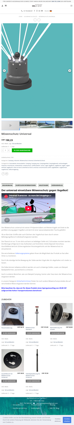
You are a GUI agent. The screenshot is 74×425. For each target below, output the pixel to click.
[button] (14, 422)
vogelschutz (4, 169)
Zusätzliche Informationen (26, 185)
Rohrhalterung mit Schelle (56, 328)
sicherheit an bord (27, 167)
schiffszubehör (36, 165)
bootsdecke (13, 163)
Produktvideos (36, 405)
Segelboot (51, 165)
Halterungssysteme (22, 253)
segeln (64, 165)
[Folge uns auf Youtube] (42, 11)
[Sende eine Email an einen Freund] (6, 173)
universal (35, 167)
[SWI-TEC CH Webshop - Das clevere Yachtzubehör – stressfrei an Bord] (37, 5)
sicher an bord (17, 167)
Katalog (52, 405)
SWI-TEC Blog (54, 408)
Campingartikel (44, 163)
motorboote (10, 165)
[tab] (7, 185)
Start (20, 16)
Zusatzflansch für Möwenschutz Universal (7, 375)
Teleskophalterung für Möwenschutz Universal (33, 375)
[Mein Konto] (2, 6)
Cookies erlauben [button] (67, 420)
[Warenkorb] (6, 6)
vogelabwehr (55, 167)
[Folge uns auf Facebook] (34, 11)
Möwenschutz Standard (30, 328)
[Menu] (71, 5)
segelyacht (10, 167)
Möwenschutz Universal (47, 16)
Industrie (16, 160)
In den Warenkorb (22, 150)
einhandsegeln (63, 163)
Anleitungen (43, 185)
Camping (10, 160)
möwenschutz (27, 165)
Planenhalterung (6, 328)
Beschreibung (7, 185)
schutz (43, 165)
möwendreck (18, 165)
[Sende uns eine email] (39, 11)
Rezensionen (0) (57, 185)
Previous (4, 71)
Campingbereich (53, 163)
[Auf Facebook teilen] (3, 173)
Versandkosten (17, 143)
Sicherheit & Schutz (30, 16)
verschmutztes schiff (45, 167)
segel (46, 165)
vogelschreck (63, 167)
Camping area (35, 163)
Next (70, 71)
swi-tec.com (56, 1)
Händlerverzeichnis (20, 408)
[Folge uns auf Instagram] (37, 11)
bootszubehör (21, 163)
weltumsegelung (13, 169)
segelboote (58, 165)
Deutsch (47, 11)
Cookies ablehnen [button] (58, 420)
